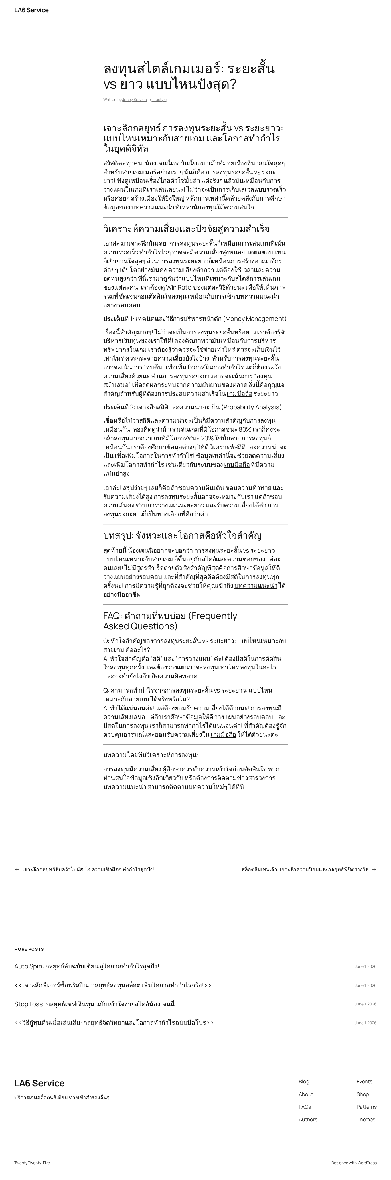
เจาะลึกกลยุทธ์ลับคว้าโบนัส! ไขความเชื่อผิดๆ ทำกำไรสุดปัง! (88, 869)
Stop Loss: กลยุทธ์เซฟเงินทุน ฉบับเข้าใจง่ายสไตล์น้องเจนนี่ (94, 1004)
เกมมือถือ (239, 393)
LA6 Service (31, 10)
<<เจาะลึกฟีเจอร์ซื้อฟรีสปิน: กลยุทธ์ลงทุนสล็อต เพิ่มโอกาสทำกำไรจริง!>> (113, 985)
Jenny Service (134, 99)
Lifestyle (158, 99)
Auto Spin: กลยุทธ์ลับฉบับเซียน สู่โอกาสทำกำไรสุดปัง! (86, 966)
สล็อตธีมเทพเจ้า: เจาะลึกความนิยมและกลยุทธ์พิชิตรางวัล (305, 869)
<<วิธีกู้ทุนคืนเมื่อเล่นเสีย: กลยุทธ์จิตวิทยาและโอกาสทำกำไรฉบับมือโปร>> (114, 1022)
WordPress (367, 1162)
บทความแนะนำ (152, 207)
